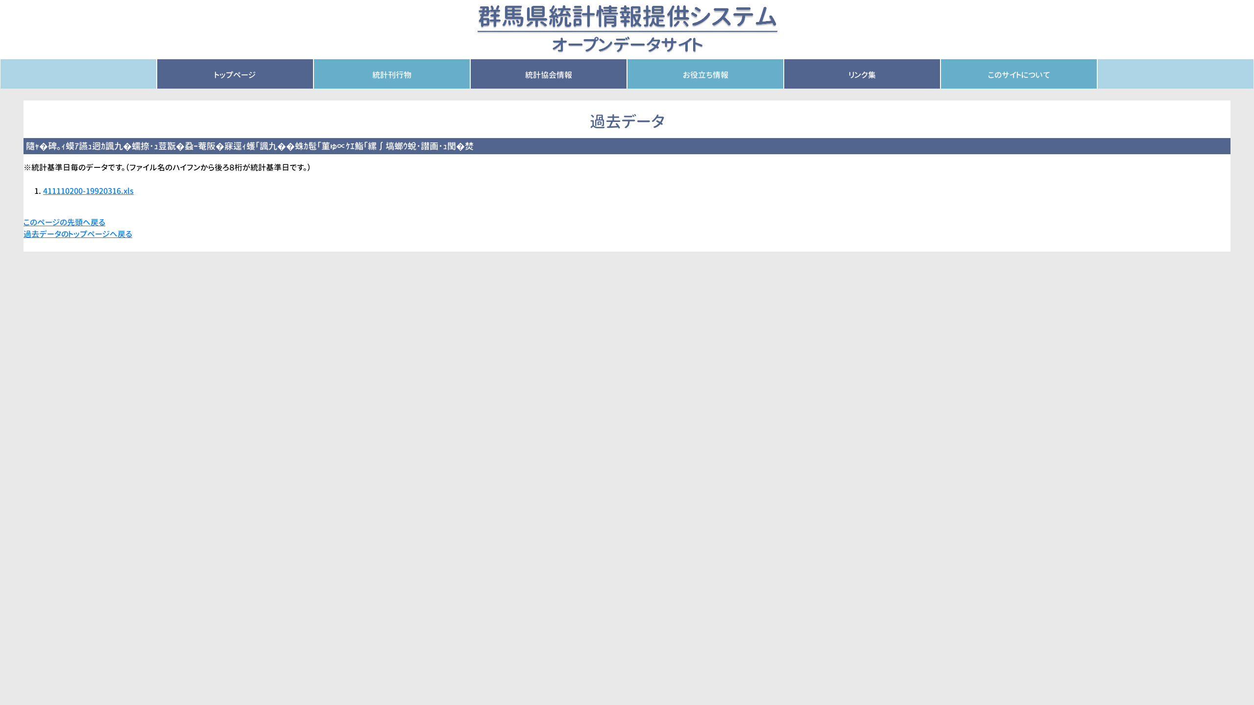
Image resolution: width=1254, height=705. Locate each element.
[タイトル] (627, 29)
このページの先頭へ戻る (64, 222)
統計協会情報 (548, 75)
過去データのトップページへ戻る (78, 234)
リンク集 (862, 75)
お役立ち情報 (705, 75)
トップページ (235, 75)
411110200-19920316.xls (88, 191)
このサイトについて (1019, 75)
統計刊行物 (391, 75)
